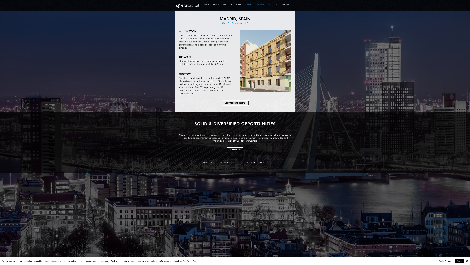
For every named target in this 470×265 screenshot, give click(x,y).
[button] (265, 61)
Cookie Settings (445, 261)
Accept (459, 261)
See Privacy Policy (190, 261)
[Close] (467, 261)
